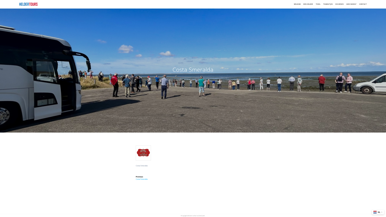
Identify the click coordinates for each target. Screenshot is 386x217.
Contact (363, 4)
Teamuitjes (328, 4)
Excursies (339, 4)
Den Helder (308, 4)
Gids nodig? (351, 4)
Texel (318, 4)
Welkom (297, 4)
